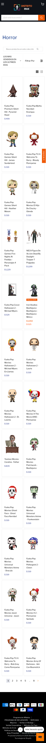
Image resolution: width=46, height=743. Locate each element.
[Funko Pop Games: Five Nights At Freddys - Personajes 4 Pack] (12, 235)
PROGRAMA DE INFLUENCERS (16, 720)
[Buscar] (41, 17)
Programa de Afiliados (21, 717)
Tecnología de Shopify (23, 738)
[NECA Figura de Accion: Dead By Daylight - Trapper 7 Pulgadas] (34, 235)
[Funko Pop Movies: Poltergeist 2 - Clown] (34, 543)
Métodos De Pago (31, 725)
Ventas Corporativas (13, 725)
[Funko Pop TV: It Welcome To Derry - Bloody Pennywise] (34, 139)
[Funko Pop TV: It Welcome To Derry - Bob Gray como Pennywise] (12, 643)
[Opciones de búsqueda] (40, 49)
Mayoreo (13, 723)
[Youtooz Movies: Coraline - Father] (12, 444)
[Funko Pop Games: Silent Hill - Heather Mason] (12, 187)
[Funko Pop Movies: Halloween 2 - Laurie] (34, 344)
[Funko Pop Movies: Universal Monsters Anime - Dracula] (12, 543)
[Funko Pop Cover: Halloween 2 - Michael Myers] (12, 289)
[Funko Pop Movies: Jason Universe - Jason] (12, 594)
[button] (12, 60)
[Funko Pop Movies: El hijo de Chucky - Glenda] (34, 187)
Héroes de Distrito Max (30, 733)
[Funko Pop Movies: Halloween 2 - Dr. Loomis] (12, 395)
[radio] (37, 72)
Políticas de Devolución (13, 730)
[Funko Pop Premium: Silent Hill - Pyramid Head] (12, 91)
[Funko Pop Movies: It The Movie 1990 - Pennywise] (34, 395)
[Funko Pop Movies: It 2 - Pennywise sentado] (34, 594)
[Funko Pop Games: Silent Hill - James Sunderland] (12, 139)
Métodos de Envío (9, 728)
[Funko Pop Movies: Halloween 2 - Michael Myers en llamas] (12, 344)
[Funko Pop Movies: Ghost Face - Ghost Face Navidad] (12, 492)
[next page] (38, 680)
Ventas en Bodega (26, 723)
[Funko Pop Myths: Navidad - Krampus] (34, 91)
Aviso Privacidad (13, 733)
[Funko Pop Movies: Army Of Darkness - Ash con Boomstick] (34, 643)
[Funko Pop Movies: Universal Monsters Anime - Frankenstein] (34, 492)
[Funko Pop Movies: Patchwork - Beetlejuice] (34, 444)
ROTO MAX (35, 720)
